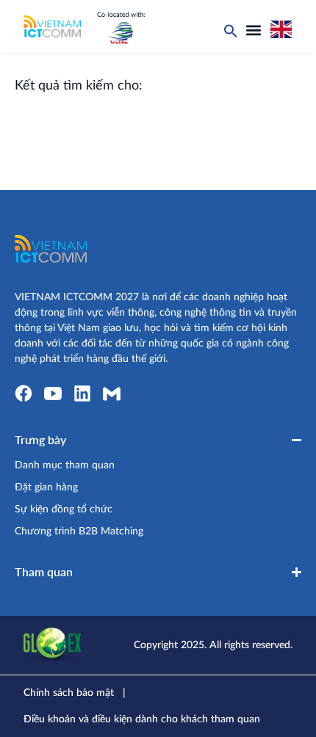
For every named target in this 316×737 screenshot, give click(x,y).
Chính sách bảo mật (69, 693)
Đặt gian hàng (46, 487)
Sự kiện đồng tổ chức (63, 509)
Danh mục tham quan (65, 465)
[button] (253, 30)
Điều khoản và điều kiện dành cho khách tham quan (142, 719)
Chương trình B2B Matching (79, 531)
